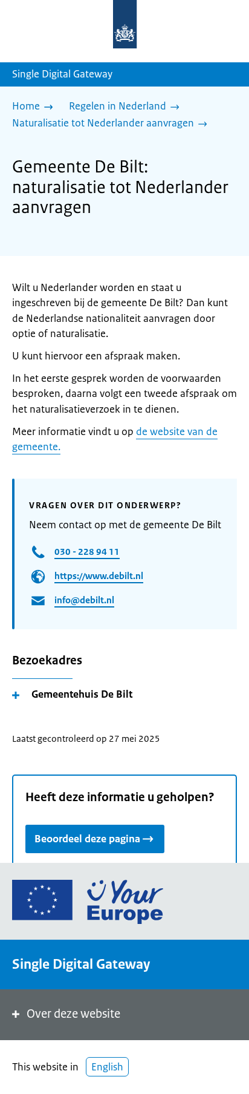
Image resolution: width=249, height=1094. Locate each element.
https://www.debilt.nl (98, 575)
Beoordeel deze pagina (87, 838)
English (107, 1066)
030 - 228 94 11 (87, 551)
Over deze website (73, 1013)
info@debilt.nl (84, 600)
